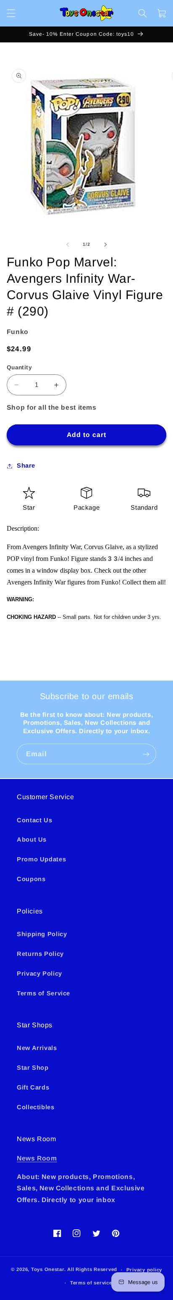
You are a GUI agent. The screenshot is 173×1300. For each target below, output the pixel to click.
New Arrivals (37, 1048)
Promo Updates (41, 859)
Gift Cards (33, 1087)
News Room (37, 1158)
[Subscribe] (146, 754)
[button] (11, 13)
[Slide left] (67, 244)
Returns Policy (40, 953)
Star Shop (33, 1067)
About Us (32, 839)
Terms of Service (43, 993)
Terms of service (91, 1282)
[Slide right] (105, 244)
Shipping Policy (42, 934)
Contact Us (34, 820)
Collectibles (36, 1107)
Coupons (31, 879)
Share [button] (26, 465)
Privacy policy (144, 1269)
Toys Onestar (47, 1269)
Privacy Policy (39, 973)
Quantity (19, 367)
